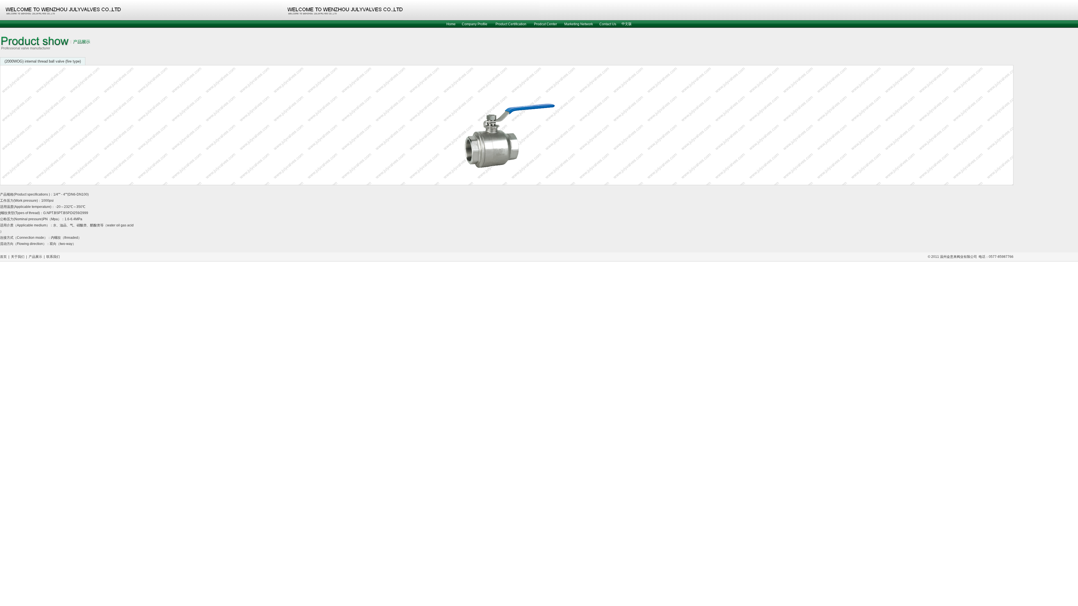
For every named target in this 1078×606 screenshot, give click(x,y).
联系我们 (53, 257)
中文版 (627, 24)
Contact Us (607, 24)
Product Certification (510, 24)
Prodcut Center (545, 24)
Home (451, 24)
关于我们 (17, 257)
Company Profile (474, 24)
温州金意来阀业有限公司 (958, 257)
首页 (3, 257)
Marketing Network (578, 24)
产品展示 (35, 257)
